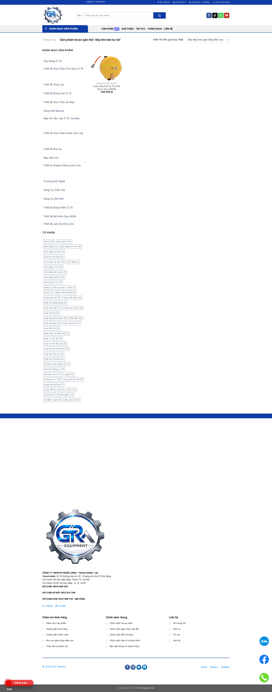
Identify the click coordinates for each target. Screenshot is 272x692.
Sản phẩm (107, 28)
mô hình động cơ (54, 369)
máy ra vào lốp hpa (55, 343)
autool (49, 241)
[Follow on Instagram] (133, 667)
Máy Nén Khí (50, 157)
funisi (48, 292)
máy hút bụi (51, 313)
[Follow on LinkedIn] (144, 667)
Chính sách (155, 28)
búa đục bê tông (53, 257)
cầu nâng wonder (54, 277)
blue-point (64, 241)
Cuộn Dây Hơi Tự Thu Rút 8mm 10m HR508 (106, 87)
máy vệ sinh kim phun (56, 348)
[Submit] (159, 15)
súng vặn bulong (53, 384)
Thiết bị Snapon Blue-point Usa (62, 165)
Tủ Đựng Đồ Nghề (54, 181)
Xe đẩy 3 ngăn (52, 400)
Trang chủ (49, 39)
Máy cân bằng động (55, 303)
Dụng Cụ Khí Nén (53, 198)
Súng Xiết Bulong (53, 110)
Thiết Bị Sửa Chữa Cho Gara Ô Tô (63, 68)
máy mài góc (52, 323)
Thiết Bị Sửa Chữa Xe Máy (58, 102)
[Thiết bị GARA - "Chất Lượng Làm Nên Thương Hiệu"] (56, 15)
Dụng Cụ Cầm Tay (54, 189)
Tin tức (140, 28)
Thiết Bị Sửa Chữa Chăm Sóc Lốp (63, 133)
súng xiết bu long (54, 389)
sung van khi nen (73, 379)
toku (71, 389)
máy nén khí (51, 328)
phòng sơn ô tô (53, 374)
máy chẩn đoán (72, 298)
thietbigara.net (146, 687)
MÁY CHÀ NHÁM (65, 292)
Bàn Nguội (51, 246)
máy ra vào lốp (53, 338)
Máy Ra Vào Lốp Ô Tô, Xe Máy (61, 118)
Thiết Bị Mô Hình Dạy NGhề (59, 216)
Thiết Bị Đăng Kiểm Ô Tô (58, 207)
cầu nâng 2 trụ (53, 267)
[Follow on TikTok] (215, 15)
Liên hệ (168, 28)
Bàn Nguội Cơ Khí (71, 246)
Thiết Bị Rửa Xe (52, 149)
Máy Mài (76, 318)
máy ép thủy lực (53, 354)
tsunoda (49, 395)
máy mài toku (71, 323)
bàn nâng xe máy (54, 251)
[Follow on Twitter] (139, 667)
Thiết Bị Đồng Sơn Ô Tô (57, 93)
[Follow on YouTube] (226, 15)
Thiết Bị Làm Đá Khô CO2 (58, 223)
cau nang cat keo (54, 262)
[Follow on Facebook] (209, 15)
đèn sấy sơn (71, 400)
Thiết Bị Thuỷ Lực (53, 84)
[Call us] (221, 15)
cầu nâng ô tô (53, 282)
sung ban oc (52, 379)
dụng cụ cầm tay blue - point (59, 287)
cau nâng (73, 262)
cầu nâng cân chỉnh (55, 272)
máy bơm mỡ (52, 298)
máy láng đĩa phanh (55, 318)
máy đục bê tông (54, 359)
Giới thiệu (128, 28)
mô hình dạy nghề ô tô (56, 364)
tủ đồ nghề (66, 395)
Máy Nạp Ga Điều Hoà (56, 333)
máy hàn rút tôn (73, 308)
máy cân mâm (52, 308)
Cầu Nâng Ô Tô (52, 61)
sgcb (70, 374)
